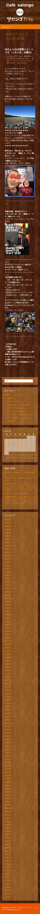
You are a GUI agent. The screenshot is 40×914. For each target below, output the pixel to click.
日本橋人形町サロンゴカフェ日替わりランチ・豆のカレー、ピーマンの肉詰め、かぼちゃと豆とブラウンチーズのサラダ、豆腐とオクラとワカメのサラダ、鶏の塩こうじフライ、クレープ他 (20, 501)
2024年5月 (7, 608)
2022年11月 (8, 667)
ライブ (28, 61)
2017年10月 (8, 867)
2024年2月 (7, 618)
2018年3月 (7, 851)
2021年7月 (7, 720)
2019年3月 (7, 812)
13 (20, 444)
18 (11, 447)
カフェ (23, 61)
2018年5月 (7, 844)
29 (29, 450)
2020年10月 (8, 749)
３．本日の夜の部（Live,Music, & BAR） (17, 405)
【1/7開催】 (9, 310)
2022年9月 (7, 674)
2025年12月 (8, 546)
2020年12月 (8, 743)
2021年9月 (7, 713)
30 (33, 450)
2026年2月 (7, 539)
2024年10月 (8, 592)
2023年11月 (8, 628)
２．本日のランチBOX (11, 401)
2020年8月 (7, 756)
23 (33, 447)
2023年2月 (7, 657)
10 (6, 444)
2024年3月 (7, 615)
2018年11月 (8, 825)
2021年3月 (7, 733)
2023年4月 (7, 651)
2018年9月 (7, 831)
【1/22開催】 (19, 310)
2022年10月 (8, 670)
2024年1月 (7, 621)
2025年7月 (7, 562)
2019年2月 (7, 815)
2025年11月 (8, 549)
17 (6, 447)
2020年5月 (7, 766)
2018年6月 (7, 841)
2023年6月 (7, 644)
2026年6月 (7, 526)
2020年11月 (8, 746)
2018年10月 (8, 828)
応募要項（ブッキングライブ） (14, 395)
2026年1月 (7, 542)
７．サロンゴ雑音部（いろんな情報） (17, 418)
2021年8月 (7, 716)
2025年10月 (8, 552)
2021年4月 (7, 729)
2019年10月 (8, 789)
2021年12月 (8, 703)
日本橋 (12, 63)
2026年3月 (7, 536)
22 (29, 447)
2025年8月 (7, 559)
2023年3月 (7, 654)
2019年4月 (7, 808)
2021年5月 (7, 726)
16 (33, 444)
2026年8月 (7, 520)
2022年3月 (7, 693)
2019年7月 (7, 798)
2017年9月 (7, 871)
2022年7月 (7, 680)
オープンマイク (15, 61)
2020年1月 (7, 779)
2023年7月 (7, 641)
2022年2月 (7, 697)
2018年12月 (8, 821)
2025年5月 (7, 569)
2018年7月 (7, 838)
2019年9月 (7, 792)
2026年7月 (7, 523)
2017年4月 (7, 887)
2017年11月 (8, 864)
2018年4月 (7, 848)
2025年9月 (7, 556)
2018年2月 (7, 854)
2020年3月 (7, 772)
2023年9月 (7, 634)
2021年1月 (7, 739)
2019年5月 (7, 805)
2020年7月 (7, 759)
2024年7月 (7, 602)
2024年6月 (7, 605)
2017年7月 (7, 877)
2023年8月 (7, 638)
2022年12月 (8, 664)
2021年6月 (7, 723)
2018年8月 (7, 834)
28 (24, 450)
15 (29, 444)
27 (20, 450)
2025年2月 (7, 579)
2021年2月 (7, 736)
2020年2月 (7, 775)
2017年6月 (7, 880)
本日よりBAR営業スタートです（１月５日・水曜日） (19, 51)
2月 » (29, 456)
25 (11, 450)
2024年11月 (8, 588)
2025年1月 (7, 582)
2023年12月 (8, 624)
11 (11, 444)
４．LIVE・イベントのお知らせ (14, 408)
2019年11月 (8, 785)
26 (15, 450)
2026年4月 (7, 533)
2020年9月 (7, 752)
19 (15, 447)
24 (6, 450)
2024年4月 (7, 611)
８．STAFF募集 (9, 421)
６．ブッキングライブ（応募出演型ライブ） (19, 415)
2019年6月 (7, 802)
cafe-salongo (22, 63)
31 (6, 453)
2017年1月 (7, 897)
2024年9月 (7, 595)
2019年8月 (7, 795)
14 (24, 444)
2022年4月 (7, 690)
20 (20, 447)
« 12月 (11, 456)
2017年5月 (7, 884)
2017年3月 (7, 890)
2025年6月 (7, 565)
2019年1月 (7, 818)
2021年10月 (8, 710)
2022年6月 (7, 684)
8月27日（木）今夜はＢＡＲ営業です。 (17, 493)
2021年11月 (8, 707)
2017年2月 (7, 894)
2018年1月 (7, 857)
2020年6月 (7, 762)
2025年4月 (7, 572)
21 (24, 447)
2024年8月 (7, 598)
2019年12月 (8, 782)
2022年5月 (7, 687)
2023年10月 (8, 631)
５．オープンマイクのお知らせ (14, 411)
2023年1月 (7, 661)
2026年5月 (7, 529)
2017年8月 (7, 874)
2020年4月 (7, 769)
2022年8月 (7, 677)
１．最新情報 (25, 56)
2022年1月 (7, 700)
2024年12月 (8, 585)
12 (15, 444)
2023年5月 (7, 647)
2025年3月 (7, 575)
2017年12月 (8, 861)
